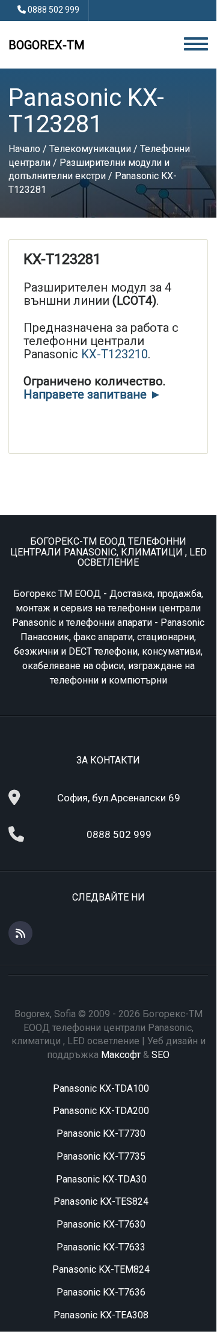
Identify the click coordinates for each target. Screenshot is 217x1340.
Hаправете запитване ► (92, 394)
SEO (160, 1054)
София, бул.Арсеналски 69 (118, 798)
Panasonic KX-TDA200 (101, 1110)
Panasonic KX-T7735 (101, 1156)
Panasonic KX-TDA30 (101, 1179)
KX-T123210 (114, 354)
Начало (24, 148)
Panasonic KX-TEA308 (100, 1315)
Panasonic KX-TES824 (100, 1201)
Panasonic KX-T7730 (101, 1133)
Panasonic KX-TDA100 (101, 1088)
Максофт (121, 1054)
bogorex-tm (46, 45)
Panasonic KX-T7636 (101, 1292)
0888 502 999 (53, 9)
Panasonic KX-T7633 (101, 1247)
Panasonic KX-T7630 (101, 1224)
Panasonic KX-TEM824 (101, 1269)
